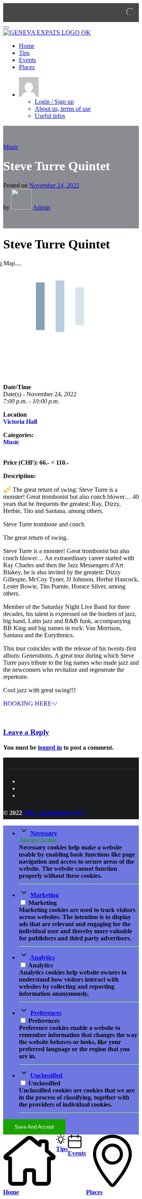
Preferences (46, 1013)
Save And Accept (34, 1127)
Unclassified (46, 1075)
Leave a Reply (26, 732)
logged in (50, 747)
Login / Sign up (54, 101)
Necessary (43, 833)
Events (27, 60)
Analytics (42, 957)
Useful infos (50, 115)
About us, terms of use (63, 108)
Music (11, 146)
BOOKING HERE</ (30, 703)
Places (27, 67)
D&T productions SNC (55, 812)
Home (26, 45)
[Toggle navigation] (6, 27)
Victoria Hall (20, 421)
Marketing (44, 895)
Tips (24, 53)
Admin (41, 207)
